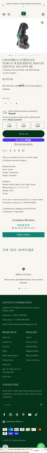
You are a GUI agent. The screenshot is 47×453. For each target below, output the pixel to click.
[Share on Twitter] (15, 151)
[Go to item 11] (37, 55)
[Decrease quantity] (6, 103)
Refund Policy (32, 346)
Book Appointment (10, 355)
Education (7, 365)
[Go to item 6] (23, 55)
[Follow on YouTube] (29, 414)
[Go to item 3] (15, 55)
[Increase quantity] (16, 103)
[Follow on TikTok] (36, 414)
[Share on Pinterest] (19, 151)
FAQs (5, 351)
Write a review (23, 235)
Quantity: (6, 98)
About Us (6, 337)
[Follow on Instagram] (10, 414)
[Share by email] (23, 151)
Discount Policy (32, 355)
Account (6, 346)
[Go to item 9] (31, 55)
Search (28, 337)
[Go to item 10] (34, 55)
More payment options (23, 144)
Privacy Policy (32, 342)
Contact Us (7, 342)
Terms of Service (33, 360)
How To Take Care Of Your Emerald (11, 370)
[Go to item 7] (26, 55)
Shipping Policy (32, 351)
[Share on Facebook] (10, 151)
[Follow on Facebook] (4, 414)
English (36, 450)
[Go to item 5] (20, 55)
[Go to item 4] (27, 288)
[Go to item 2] (12, 55)
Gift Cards (7, 377)
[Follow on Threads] (17, 414)
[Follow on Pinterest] (23, 414)
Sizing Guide (8, 360)
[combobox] (38, 450)
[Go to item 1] (9, 55)
